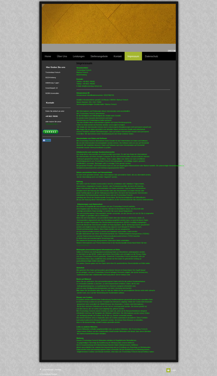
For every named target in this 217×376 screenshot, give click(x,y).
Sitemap (58, 370)
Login (174, 370)
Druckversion (47, 370)
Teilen (47, 140)
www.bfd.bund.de (83, 245)
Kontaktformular (51, 124)
